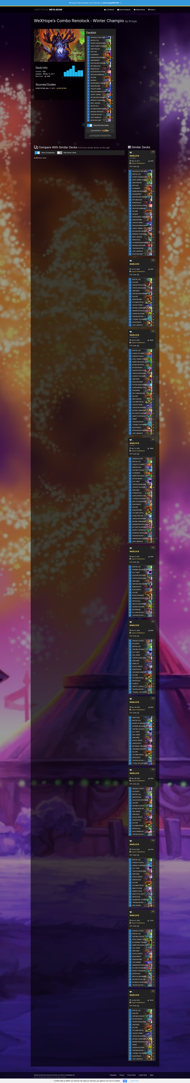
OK (125, 1081)
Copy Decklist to (96, 130)
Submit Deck (140, 10)
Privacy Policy (131, 1075)
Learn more (134, 1081)
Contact (121, 1075)
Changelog (113, 1075)
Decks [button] (152, 10)
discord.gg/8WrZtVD (111, 3)
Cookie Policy (143, 1075)
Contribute (110, 10)
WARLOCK (134, 156)
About (151, 1075)
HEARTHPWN (61, 88)
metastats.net (70, 1075)
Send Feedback (124, 10)
